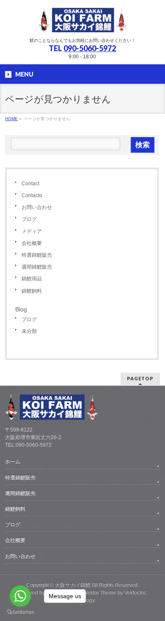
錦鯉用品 (32, 279)
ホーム (12, 461)
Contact (30, 184)
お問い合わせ (37, 207)
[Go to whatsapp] (20, 596)
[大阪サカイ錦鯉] (82, 23)
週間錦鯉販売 (37, 267)
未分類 (29, 331)
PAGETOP (140, 378)
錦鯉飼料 (32, 291)
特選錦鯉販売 (37, 255)
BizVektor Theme (96, 593)
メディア (32, 231)
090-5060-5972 (89, 48)
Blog (21, 309)
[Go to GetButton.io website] (20, 612)
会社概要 (32, 243)
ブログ (29, 219)
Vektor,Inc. (136, 593)
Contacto (32, 195)
